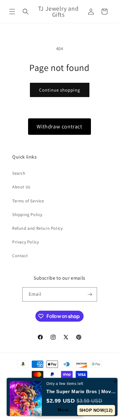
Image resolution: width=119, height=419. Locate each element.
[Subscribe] (90, 294)
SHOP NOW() (96, 410)
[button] (12, 11)
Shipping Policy (27, 214)
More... (65, 409)
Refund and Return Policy (37, 228)
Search (19, 173)
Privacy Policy (25, 242)
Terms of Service (28, 201)
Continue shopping (59, 90)
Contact (20, 255)
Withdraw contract (59, 126)
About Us (21, 187)
